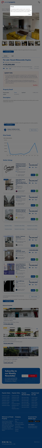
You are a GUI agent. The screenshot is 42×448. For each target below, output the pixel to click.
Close (29, 14)
